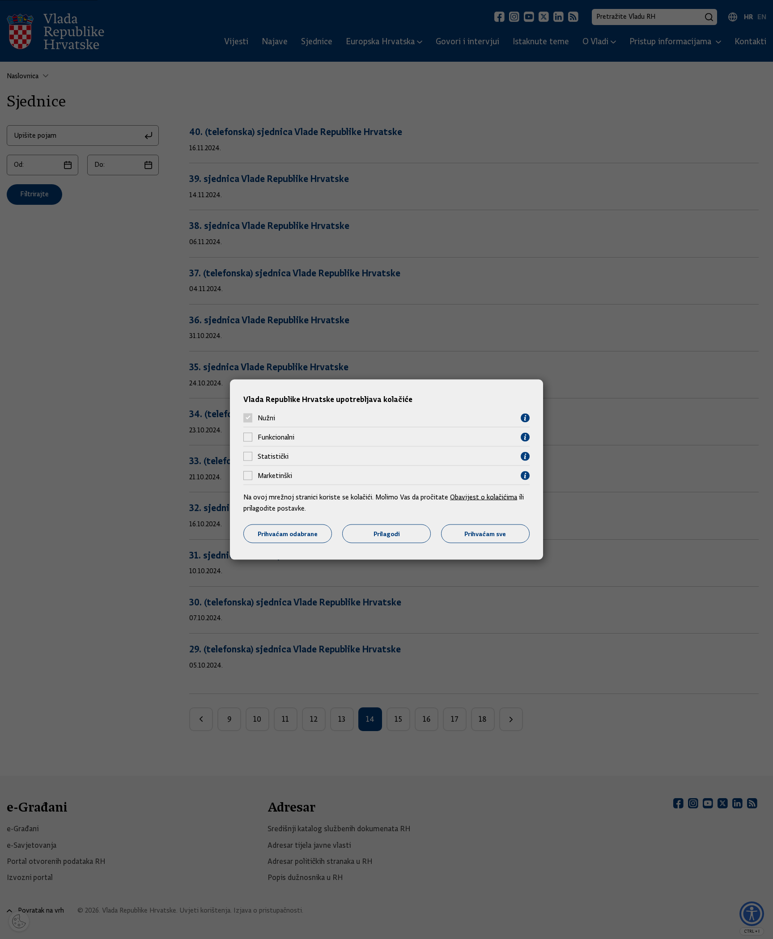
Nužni (266, 418)
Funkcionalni (276, 437)
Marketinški (275, 476)
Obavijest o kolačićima (483, 497)
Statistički (273, 457)
